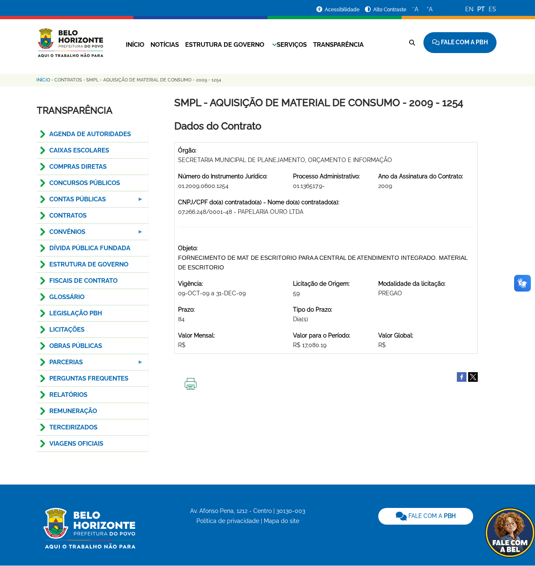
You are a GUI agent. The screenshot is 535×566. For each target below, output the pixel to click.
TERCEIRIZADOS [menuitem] (73, 427)
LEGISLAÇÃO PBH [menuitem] (75, 313)
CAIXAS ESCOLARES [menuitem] (79, 150)
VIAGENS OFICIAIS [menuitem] (76, 443)
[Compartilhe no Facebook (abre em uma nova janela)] (461, 376)
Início (135, 44)
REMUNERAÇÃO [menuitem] (73, 411)
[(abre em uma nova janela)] (473, 376)
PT (481, 9)
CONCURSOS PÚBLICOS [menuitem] (84, 183)
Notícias (164, 44)
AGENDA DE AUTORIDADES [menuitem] (90, 134)
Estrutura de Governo (224, 44)
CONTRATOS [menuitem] (68, 215)
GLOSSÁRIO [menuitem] (66, 297)
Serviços (292, 44)
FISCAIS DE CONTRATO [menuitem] (83, 280)
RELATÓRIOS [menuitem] (68, 394)
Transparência (338, 44)
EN (469, 9)
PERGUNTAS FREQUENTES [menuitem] (88, 378)
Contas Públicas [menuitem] (71, 201)
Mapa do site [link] (281, 521)
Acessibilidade (343, 10)
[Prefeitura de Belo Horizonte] (70, 37)
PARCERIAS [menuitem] (60, 364)
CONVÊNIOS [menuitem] (61, 234)
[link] (425, 516)
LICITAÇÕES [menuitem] (66, 329)
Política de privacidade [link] (227, 521)
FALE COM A (431, 516)
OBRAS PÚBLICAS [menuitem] (75, 346)
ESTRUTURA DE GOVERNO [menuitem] (88, 264)
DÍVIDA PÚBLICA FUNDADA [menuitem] (89, 248)
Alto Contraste (389, 10)
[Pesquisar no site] (412, 43)
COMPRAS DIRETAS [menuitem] (78, 166)
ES (492, 9)
